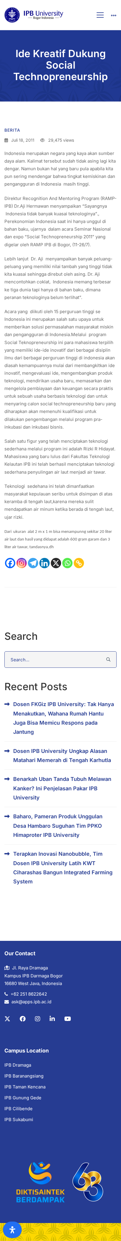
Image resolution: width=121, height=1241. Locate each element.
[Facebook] (10, 563)
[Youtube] (67, 1018)
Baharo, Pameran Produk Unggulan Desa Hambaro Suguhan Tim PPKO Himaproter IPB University (57, 825)
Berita (12, 130)
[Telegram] (33, 563)
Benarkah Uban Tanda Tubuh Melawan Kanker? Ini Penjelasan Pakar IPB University (62, 788)
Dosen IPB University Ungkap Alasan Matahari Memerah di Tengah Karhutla (62, 755)
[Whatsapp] (67, 563)
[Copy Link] (79, 563)
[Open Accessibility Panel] (12, 1230)
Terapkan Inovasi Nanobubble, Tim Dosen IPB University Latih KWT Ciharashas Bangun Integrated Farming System (62, 868)
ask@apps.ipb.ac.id (31, 1001)
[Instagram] (21, 563)
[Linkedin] (44, 563)
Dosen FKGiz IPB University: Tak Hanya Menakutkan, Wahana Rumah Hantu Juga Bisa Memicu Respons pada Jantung (63, 718)
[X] (56, 563)
